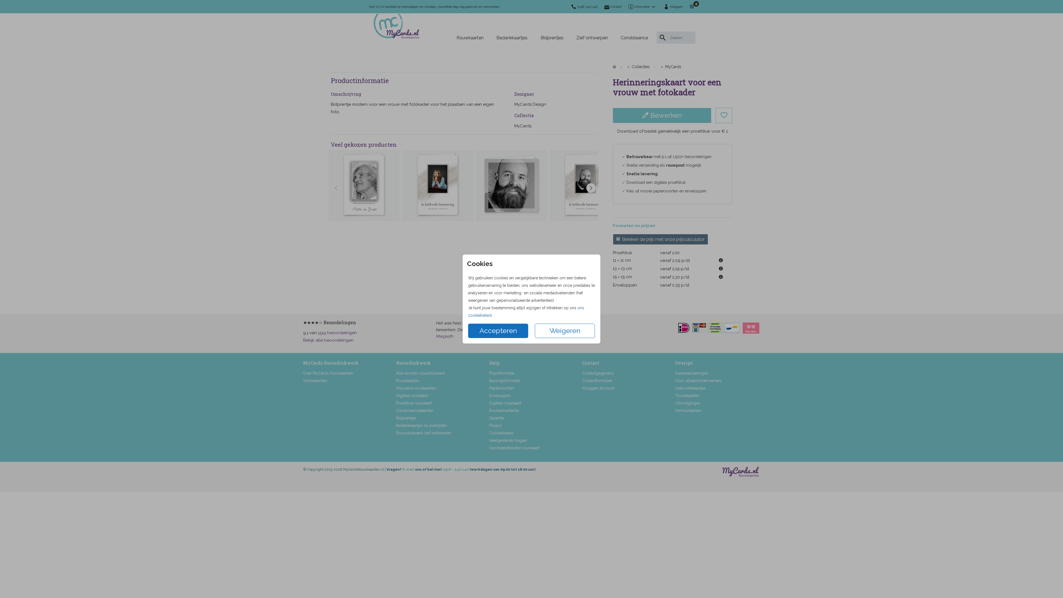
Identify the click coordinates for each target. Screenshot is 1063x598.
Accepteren (498, 330)
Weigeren (564, 330)
